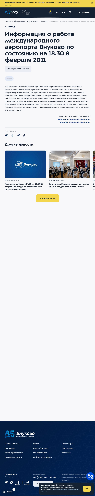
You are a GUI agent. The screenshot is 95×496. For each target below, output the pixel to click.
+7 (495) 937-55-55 (44, 477)
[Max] (11, 482)
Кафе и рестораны (14, 453)
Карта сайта (65, 480)
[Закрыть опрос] (13, 489)
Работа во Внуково (42, 457)
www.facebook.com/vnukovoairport (73, 119)
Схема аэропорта (13, 457)
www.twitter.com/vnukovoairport (75, 122)
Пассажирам (68, 444)
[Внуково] (17, 482)
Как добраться (40, 448)
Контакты (66, 453)
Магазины (9, 448)
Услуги (36, 444)
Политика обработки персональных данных (75, 477)
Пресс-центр (32, 21)
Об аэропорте (19, 21)
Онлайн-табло (12, 444)
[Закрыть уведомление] (92, 2)
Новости (43, 21)
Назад (11, 27)
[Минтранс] (27, 482)
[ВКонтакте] (6, 482)
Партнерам (67, 448)
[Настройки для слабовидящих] (63, 12)
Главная (8, 21)
